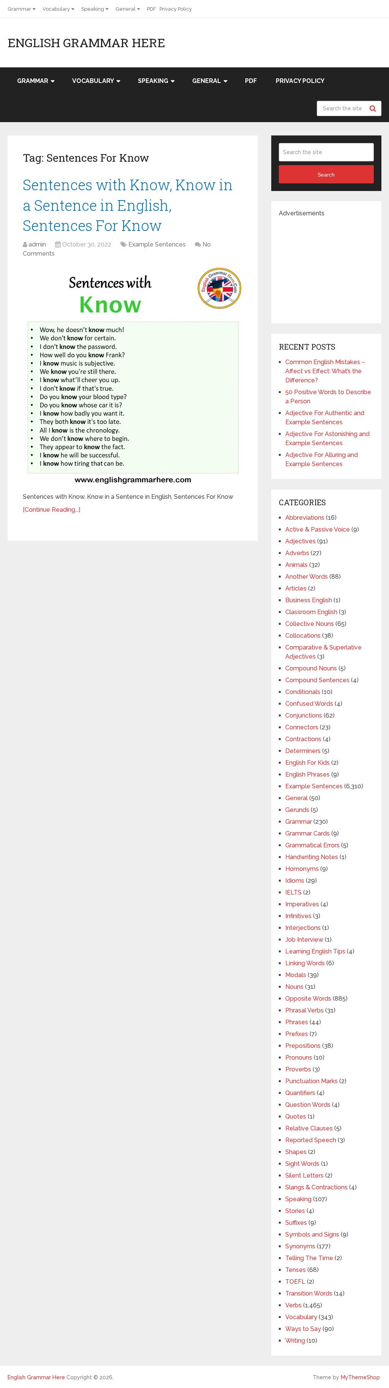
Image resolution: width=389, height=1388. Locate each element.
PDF (151, 9)
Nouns (294, 986)
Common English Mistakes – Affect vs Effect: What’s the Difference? (325, 371)
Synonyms (300, 1246)
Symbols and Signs (312, 1234)
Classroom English (311, 612)
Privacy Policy (176, 9)
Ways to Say (303, 1328)
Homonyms (302, 868)
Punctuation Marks (311, 1081)
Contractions (303, 739)
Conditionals (302, 692)
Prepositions (303, 1045)
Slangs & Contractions (316, 1187)
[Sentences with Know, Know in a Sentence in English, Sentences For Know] (133, 376)
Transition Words (308, 1293)
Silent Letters (304, 1175)
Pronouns (298, 1057)
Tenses (295, 1269)
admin (37, 244)
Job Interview (304, 939)
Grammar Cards (307, 833)
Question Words (307, 1104)
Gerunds (297, 809)
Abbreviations (304, 517)
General (125, 9)
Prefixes (296, 1034)
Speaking (92, 9)
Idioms (294, 880)
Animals (296, 564)
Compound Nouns (311, 668)
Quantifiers (300, 1093)
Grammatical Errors (312, 845)
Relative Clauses (309, 1128)
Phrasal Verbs (304, 1010)
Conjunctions (303, 715)
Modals (295, 975)
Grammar (19, 9)
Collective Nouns (309, 623)
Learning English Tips (315, 951)
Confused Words (309, 703)
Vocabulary (56, 9)
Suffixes (296, 1222)
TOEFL (295, 1281)
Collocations (303, 635)
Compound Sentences (317, 680)
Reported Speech (310, 1140)
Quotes (295, 1116)
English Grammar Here (86, 43)
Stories (295, 1210)
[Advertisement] (334, 265)
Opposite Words (308, 998)
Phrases (296, 1022)
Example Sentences (157, 244)
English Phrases (307, 774)
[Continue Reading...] (51, 509)
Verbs (293, 1305)
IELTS (293, 892)
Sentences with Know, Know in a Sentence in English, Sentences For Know (128, 204)
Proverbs (298, 1069)
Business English (308, 600)
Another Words (306, 576)
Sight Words (302, 1163)
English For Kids (307, 762)
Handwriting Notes (311, 857)
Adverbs (297, 553)
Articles (296, 588)
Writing (295, 1340)
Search (373, 108)
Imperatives (302, 904)
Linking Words (305, 963)
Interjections (303, 927)
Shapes (296, 1152)
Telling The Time (309, 1258)
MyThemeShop (360, 1377)
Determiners (303, 750)
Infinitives (298, 916)
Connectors (301, 727)
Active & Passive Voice (317, 529)
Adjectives (300, 541)
